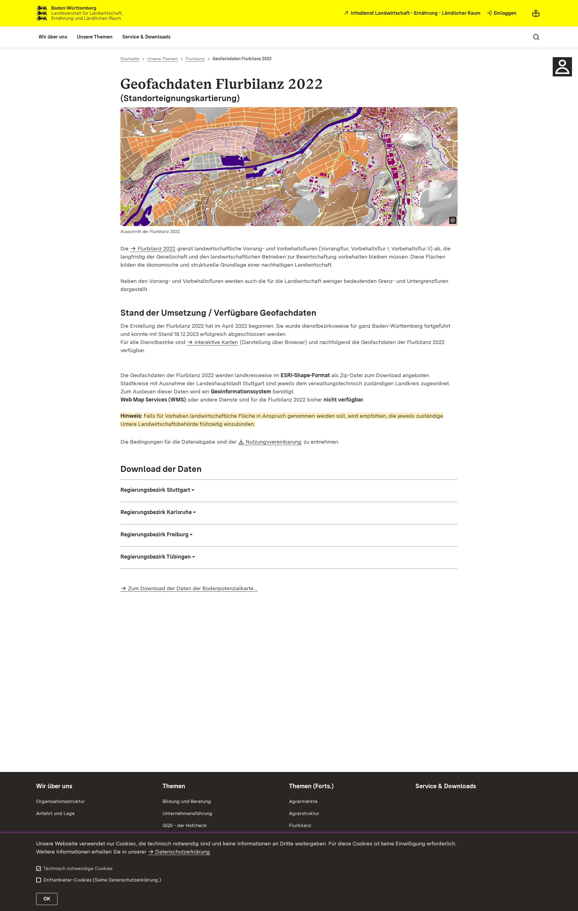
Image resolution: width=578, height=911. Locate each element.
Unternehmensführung (187, 813)
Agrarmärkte (303, 801)
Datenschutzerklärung (182, 851)
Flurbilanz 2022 (156, 248)
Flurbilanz (300, 825)
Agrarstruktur (304, 813)
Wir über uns (54, 786)
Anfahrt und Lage (55, 813)
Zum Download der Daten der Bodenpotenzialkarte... (192, 588)
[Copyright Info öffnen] (452, 220)
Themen (174, 786)
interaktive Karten (216, 342)
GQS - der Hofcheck (185, 825)
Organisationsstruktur (60, 801)
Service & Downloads (445, 786)
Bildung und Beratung (187, 801)
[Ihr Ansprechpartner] (562, 66)
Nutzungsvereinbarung (274, 441)
